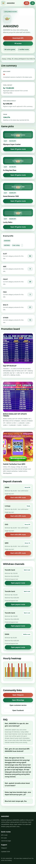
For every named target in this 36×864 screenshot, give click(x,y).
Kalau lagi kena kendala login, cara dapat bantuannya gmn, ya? (18, 793)
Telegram (4, 848)
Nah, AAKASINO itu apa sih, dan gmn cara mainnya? (17, 724)
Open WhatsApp (18, 700)
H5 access (18, 43)
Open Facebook (18, 710)
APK (26, 3)
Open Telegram (18, 695)
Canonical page (6, 841)
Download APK (18, 38)
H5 (33, 3)
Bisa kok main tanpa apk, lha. (16, 801)
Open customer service (18, 705)
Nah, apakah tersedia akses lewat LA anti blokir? (17, 784)
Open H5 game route (18, 149)
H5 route (4, 838)
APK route (4, 835)
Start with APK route (18, 497)
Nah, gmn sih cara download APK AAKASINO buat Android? (17, 750)
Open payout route (18, 583)
